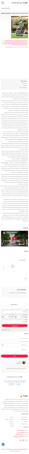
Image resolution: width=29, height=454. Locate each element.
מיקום (25, 85)
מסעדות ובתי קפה (7, 43)
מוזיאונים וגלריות (17, 42)
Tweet (17, 384)
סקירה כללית (23, 81)
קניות (20, 44)
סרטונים (24, 83)
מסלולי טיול (7, 42)
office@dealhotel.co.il (19, 437)
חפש (14, 356)
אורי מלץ (19, 363)
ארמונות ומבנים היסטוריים (10, 40)
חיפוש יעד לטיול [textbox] (23, 338)
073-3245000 (20, 430)
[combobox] (14, 338)
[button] (3, 267)
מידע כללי (12, 42)
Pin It (10, 384)
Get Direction (22, 260)
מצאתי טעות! (14, 304)
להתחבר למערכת (20, 293)
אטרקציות (25, 40)
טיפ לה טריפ (15, 451)
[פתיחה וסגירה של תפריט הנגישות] (3, 444)
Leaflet (25, 278)
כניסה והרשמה (5, 8)
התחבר (20, 368)
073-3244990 (21, 432)
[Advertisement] (14, 64)
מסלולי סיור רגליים (23, 43)
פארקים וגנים (24, 44)
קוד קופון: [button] (5, 329)
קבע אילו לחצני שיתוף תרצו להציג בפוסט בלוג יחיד (14, 381)
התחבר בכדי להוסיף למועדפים (13, 376)
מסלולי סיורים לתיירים (15, 43)
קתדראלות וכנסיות (15, 44)
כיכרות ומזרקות (24, 42)
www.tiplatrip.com (20, 434)
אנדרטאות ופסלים (19, 40)
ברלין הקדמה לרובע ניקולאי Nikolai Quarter (16, 47)
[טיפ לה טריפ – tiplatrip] (19, 3)
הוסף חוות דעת (23, 87)
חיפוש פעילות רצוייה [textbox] (23, 341)
